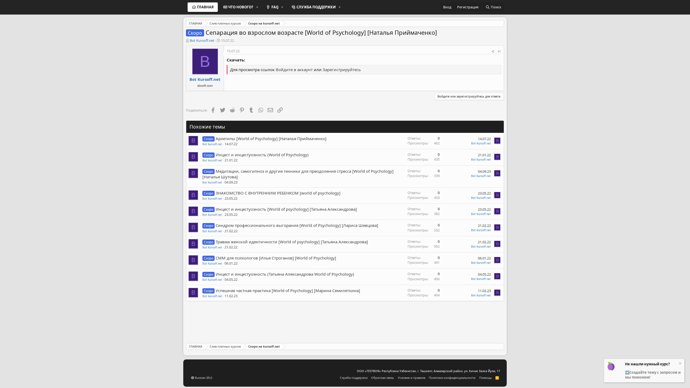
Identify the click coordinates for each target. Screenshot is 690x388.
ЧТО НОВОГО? (240, 7)
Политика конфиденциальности (452, 378)
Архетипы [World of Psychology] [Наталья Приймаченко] (271, 138)
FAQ (274, 7)
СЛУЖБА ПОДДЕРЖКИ (316, 7)
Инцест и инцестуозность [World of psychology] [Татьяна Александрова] (286, 209)
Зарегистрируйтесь (342, 69)
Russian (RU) (203, 378)
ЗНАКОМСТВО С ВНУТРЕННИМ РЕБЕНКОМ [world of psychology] (278, 193)
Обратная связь (382, 378)
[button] (257, 7)
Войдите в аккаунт (294, 69)
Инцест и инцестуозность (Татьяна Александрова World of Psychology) (285, 274)
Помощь (485, 378)
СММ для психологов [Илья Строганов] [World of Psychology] (276, 258)
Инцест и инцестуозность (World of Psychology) (262, 154)
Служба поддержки (354, 378)
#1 (499, 51)
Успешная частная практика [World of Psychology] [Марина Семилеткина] (288, 290)
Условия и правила (411, 378)
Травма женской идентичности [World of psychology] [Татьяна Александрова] (292, 241)
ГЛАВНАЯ (205, 7)
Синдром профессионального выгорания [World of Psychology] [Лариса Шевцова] (297, 225)
